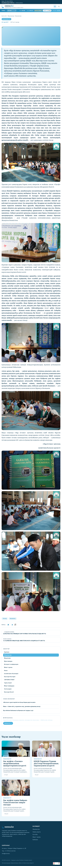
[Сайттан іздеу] (58, 6)
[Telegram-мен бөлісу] (12, 624)
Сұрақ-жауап (8, 682)
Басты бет (4, 16)
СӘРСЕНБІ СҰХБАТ (9, 679)
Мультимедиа (8, 661)
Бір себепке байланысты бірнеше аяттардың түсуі (18, 710)
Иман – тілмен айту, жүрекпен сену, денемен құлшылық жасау (21, 706)
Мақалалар (7, 658)
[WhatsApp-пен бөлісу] (8, 624)
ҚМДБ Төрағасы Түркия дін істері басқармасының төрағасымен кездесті (46, 763)
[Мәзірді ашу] (55, 6)
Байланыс (35, 839)
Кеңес (6, 670)
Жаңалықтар (11, 16)
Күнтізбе (35, 834)
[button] (31, 36)
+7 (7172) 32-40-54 (10, 851)
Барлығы (6, 652)
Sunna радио (8, 689)
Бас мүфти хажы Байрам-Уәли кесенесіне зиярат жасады (15, 802)
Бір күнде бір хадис (9, 676)
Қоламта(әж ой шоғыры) (11, 673)
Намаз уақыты (37, 832)
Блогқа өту (7, 723)
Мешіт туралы (8, 667)
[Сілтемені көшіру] (15, 625)
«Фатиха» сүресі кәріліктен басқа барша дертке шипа (19, 702)
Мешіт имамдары (9, 686)
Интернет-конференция (11, 664)
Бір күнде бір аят (9, 692)
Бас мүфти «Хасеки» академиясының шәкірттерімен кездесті (14, 763)
